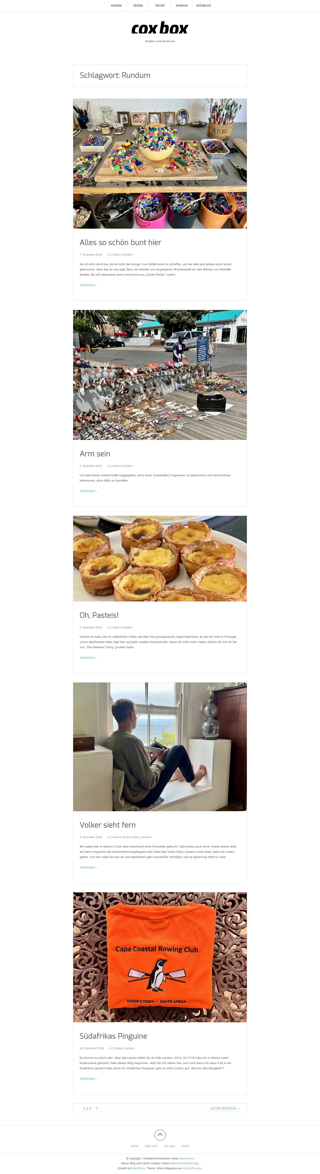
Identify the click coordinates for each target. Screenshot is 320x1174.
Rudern (135, 837)
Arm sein (95, 454)
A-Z (109, 255)
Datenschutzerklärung (183, 1163)
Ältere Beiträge (225, 1108)
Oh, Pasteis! (99, 615)
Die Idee (170, 1146)
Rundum (128, 255)
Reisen (117, 255)
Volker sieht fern (108, 825)
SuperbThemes (192, 1168)
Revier (126, 837)
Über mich (151, 1146)
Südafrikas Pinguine (113, 1036)
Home (134, 1146)
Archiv (185, 1146)
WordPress (138, 1168)
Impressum (186, 1159)
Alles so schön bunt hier (120, 242)
